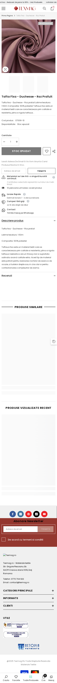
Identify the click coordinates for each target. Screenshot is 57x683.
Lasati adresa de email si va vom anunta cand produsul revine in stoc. (24, 163)
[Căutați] (44, 8)
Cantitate (7, 135)
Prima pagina (7, 15)
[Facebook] (13, 514)
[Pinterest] (28, 514)
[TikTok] (36, 514)
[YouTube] (44, 514)
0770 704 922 (17, 579)
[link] (47, 151)
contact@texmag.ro (19, 582)
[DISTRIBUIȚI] (53, 151)
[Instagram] (20, 514)
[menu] (3, 8)
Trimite (41, 171)
